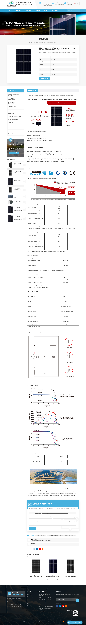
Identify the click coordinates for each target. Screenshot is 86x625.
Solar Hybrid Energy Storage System (45, 609)
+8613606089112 (17, 604)
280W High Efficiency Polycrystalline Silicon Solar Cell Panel (36, 575)
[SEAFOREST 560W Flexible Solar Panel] (10, 202)
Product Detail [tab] (32, 91)
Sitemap (40, 622)
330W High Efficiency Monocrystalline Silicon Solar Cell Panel (70, 575)
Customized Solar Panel (13, 125)
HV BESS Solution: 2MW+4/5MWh (12, 103)
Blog (37, 622)
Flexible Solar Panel (12, 122)
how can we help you (15, 144)
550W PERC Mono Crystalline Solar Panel (17, 190)
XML (43, 622)
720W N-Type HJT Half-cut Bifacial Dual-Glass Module (18, 180)
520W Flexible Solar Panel (18, 196)
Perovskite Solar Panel (13, 119)
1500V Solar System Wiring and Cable (45, 600)
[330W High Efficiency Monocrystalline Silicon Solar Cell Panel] (70, 566)
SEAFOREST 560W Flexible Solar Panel (18, 202)
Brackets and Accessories (13, 133)
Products (28, 10)
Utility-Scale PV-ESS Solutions (14, 116)
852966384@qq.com (59, 4)
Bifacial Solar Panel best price (70, 535)
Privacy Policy (47, 622)
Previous (25, 569)
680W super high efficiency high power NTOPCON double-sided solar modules (51, 513)
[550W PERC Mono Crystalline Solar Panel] (10, 190)
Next (81, 569)
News (45, 10)
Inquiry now (44, 78)
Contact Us (55, 10)
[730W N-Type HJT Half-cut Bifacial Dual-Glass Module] (10, 218)
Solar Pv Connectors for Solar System (45, 603)
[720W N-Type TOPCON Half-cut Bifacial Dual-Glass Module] (10, 209)
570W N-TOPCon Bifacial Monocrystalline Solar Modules (18, 165)
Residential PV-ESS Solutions (14, 111)
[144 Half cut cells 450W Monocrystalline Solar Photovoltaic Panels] (53, 566)
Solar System (11, 131)
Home (10, 10)
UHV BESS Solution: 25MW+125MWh (12, 107)
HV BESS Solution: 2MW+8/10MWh (12, 99)
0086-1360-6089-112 (47, 5)
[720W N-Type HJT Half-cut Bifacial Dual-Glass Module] (10, 181)
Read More (35, 581)
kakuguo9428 (69, 4)
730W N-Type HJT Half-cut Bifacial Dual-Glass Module (18, 218)
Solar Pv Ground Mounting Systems (46, 597)
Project (38, 10)
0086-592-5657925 (47, 4)
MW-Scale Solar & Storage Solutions (13, 95)
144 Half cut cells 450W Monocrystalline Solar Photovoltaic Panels (53, 575)
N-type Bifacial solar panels (40, 535)
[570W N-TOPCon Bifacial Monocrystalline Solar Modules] (10, 165)
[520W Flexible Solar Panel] (10, 196)
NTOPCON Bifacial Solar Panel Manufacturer (55, 535)
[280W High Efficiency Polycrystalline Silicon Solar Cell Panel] (35, 566)
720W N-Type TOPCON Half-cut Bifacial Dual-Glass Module (18, 209)
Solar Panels (36, 42)
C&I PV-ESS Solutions (12, 113)
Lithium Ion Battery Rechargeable (46, 606)
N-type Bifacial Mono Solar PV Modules (45, 595)
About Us (19, 10)
